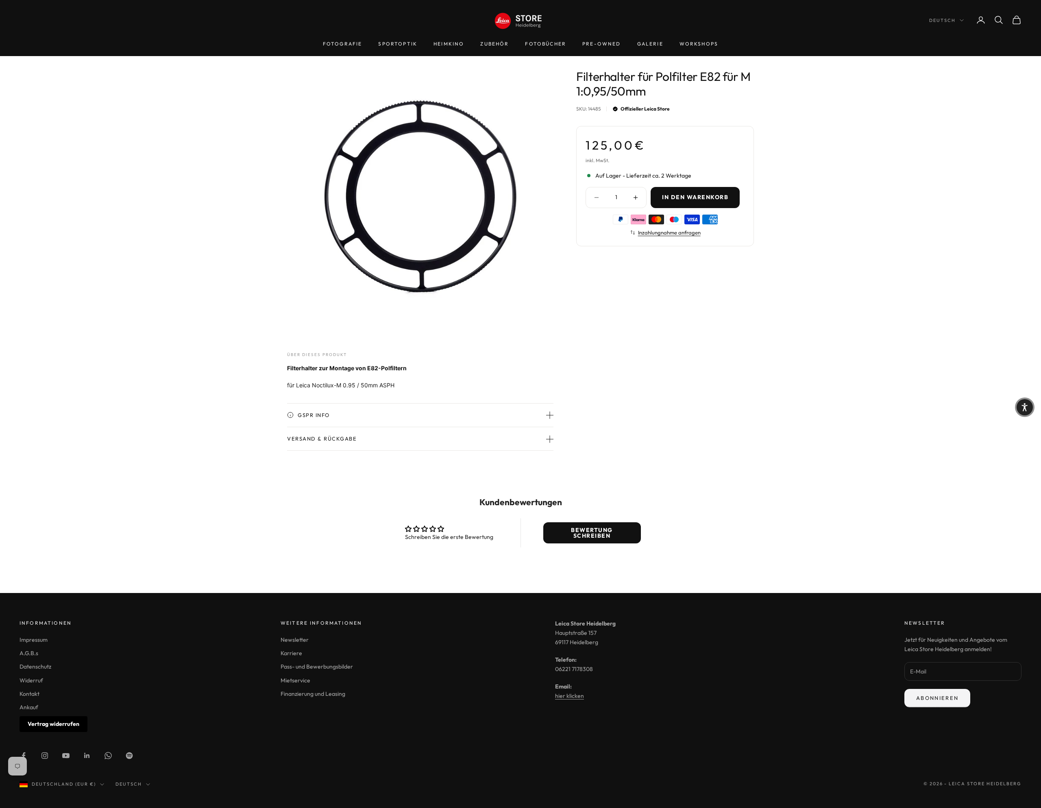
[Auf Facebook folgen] (24, 756)
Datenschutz (35, 666)
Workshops (698, 44)
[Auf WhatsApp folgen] (108, 756)
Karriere (291, 653)
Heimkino (448, 44)
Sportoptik (397, 44)
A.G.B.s (29, 653)
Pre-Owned (601, 44)
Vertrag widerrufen (53, 724)
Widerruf (31, 680)
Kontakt (29, 693)
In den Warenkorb (695, 197)
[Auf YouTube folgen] (66, 756)
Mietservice (295, 680)
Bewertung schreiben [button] (592, 532)
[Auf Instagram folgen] (45, 756)
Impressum (34, 639)
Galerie (650, 44)
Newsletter (295, 639)
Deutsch (942, 20)
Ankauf (29, 707)
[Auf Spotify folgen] (129, 756)
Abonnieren (937, 698)
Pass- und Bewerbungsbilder (317, 666)
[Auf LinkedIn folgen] (87, 756)
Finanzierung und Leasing (313, 693)
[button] (1024, 407)
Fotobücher (545, 44)
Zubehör (494, 44)
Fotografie (342, 44)
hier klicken (569, 695)
